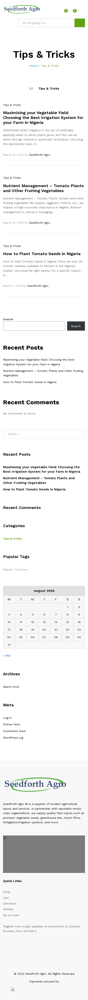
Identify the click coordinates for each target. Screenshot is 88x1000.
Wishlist (8, 909)
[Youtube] (23, 943)
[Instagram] (29, 943)
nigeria (7, 569)
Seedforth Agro (39, 154)
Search (79, 23)
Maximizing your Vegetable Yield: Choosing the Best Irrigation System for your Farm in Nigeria (43, 117)
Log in (7, 717)
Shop (6, 891)
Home (33, 65)
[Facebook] (4, 943)
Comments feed (14, 731)
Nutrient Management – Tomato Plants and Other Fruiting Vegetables (43, 188)
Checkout (9, 903)
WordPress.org (13, 737)
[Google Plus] (17, 943)
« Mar (7, 655)
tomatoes (21, 569)
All (31, 88)
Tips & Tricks (48, 88)
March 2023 (11, 686)
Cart (6, 897)
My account (11, 915)
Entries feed (11, 724)
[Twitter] (10, 943)
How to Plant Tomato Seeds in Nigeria (42, 253)
